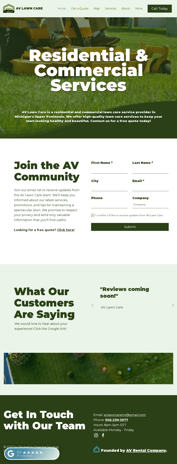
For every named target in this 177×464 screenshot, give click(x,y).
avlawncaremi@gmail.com (125, 415)
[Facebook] (103, 435)
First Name (100, 162)
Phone (97, 198)
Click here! (65, 230)
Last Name (141, 162)
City (95, 181)
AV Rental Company (146, 450)
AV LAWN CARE (29, 8)
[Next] (173, 306)
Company (140, 198)
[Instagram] (96, 435)
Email (137, 181)
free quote (129, 121)
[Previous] (92, 306)
